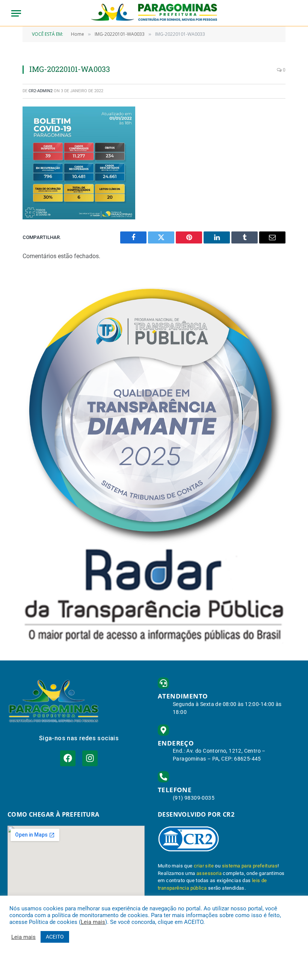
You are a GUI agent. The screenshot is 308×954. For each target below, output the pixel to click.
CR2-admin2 (41, 90)
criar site (204, 866)
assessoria (209, 873)
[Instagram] (90, 758)
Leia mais (93, 922)
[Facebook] (67, 758)
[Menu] (16, 13)
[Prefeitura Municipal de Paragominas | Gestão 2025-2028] (154, 13)
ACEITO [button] (55, 937)
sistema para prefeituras (250, 866)
